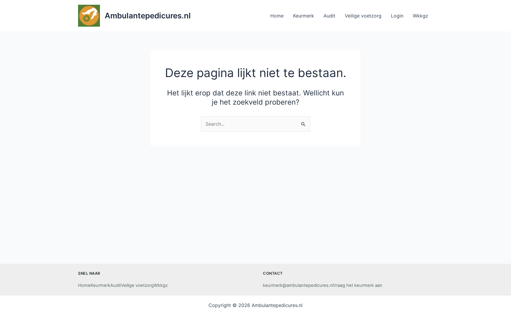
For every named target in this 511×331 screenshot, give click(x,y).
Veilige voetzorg (137, 285)
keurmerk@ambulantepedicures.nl (298, 285)
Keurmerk (100, 285)
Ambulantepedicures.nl (148, 15)
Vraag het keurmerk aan (357, 285)
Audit (115, 285)
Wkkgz (161, 285)
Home (84, 285)
